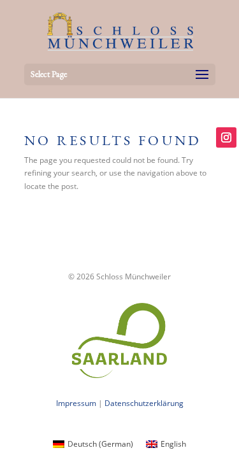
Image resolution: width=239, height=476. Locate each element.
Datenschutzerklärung (144, 403)
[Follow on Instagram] (226, 137)
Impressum (76, 403)
